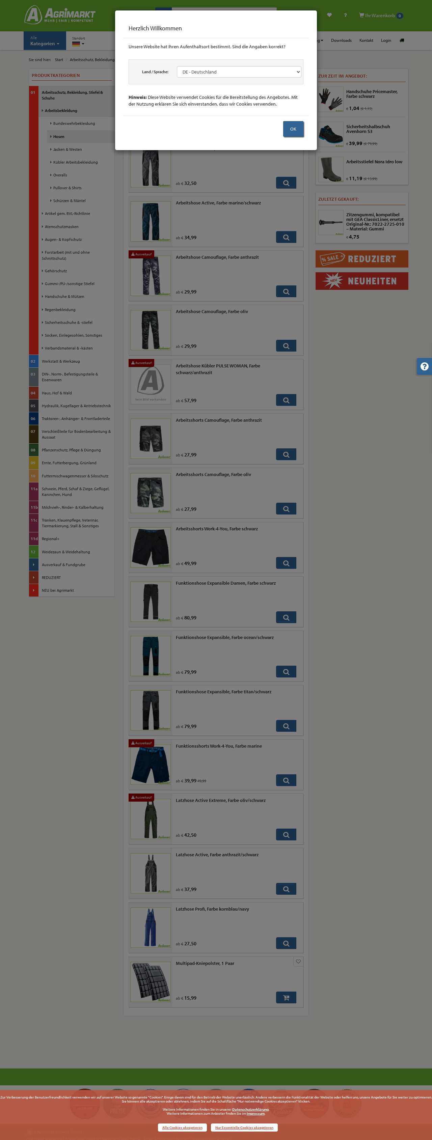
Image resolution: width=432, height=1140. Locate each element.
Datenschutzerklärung (250, 1109)
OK (293, 129)
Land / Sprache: (155, 71)
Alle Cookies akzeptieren (182, 1127)
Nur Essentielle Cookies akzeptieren (244, 1127)
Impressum (256, 1113)
